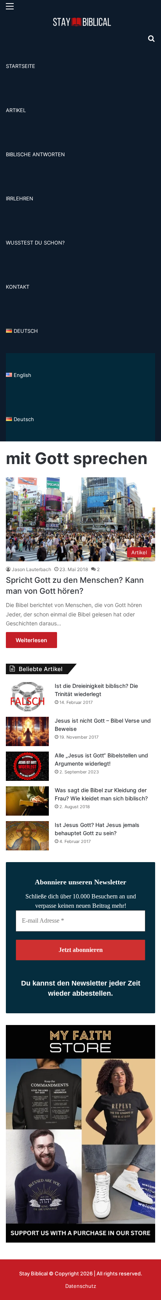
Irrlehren (19, 198)
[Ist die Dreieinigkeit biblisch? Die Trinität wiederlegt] (27, 696)
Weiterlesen (31, 640)
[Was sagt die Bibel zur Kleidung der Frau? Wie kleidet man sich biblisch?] (27, 801)
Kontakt (17, 287)
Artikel (16, 110)
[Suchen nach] (151, 41)
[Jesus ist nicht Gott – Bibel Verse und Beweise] (27, 731)
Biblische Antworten (35, 154)
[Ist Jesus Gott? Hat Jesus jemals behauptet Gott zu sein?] (27, 835)
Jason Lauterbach (31, 569)
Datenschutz (80, 1286)
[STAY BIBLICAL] (84, 22)
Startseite (20, 66)
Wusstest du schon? (35, 242)
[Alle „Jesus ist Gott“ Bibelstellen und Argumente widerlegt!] (27, 766)
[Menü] (10, 9)
